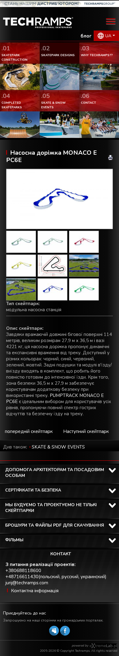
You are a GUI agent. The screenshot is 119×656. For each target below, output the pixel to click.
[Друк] (110, 157)
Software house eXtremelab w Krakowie (103, 645)
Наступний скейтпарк (86, 431)
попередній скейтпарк (29, 431)
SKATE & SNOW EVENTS (58, 447)
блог (86, 36)
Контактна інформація (35, 591)
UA (108, 36)
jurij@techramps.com (26, 583)
